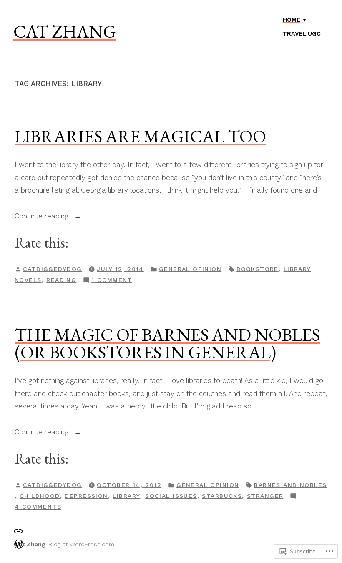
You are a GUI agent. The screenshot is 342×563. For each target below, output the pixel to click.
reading (61, 279)
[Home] (18, 543)
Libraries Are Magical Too (140, 136)
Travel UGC (302, 33)
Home (291, 19)
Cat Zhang (64, 31)
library (297, 269)
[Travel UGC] (18, 531)
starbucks (222, 495)
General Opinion (190, 269)
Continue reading (42, 216)
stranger (265, 495)
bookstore (257, 269)
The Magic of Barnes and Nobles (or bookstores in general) (167, 343)
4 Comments (38, 507)
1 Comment (111, 280)
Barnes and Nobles (290, 485)
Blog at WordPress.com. (82, 544)
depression (86, 495)
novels (28, 279)
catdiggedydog (52, 269)
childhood (40, 495)
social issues (171, 495)
